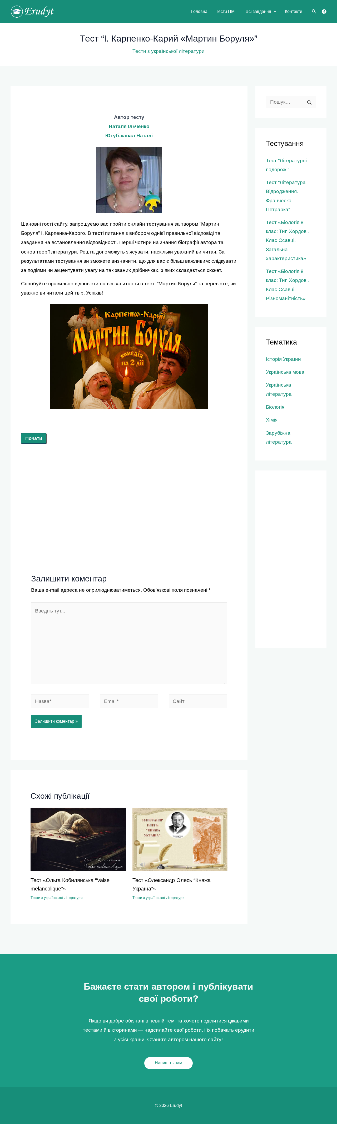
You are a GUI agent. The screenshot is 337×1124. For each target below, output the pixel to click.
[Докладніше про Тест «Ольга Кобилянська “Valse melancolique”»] (78, 839)
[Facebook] (324, 11)
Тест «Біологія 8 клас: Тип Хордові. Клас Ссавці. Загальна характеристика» (287, 240)
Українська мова (285, 372)
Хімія (271, 420)
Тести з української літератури (168, 51)
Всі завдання (258, 11)
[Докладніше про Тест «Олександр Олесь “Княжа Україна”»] (180, 839)
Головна (199, 11)
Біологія (275, 407)
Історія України (283, 359)
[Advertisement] (129, 491)
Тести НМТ (226, 11)
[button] (273, 11)
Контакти (293, 11)
